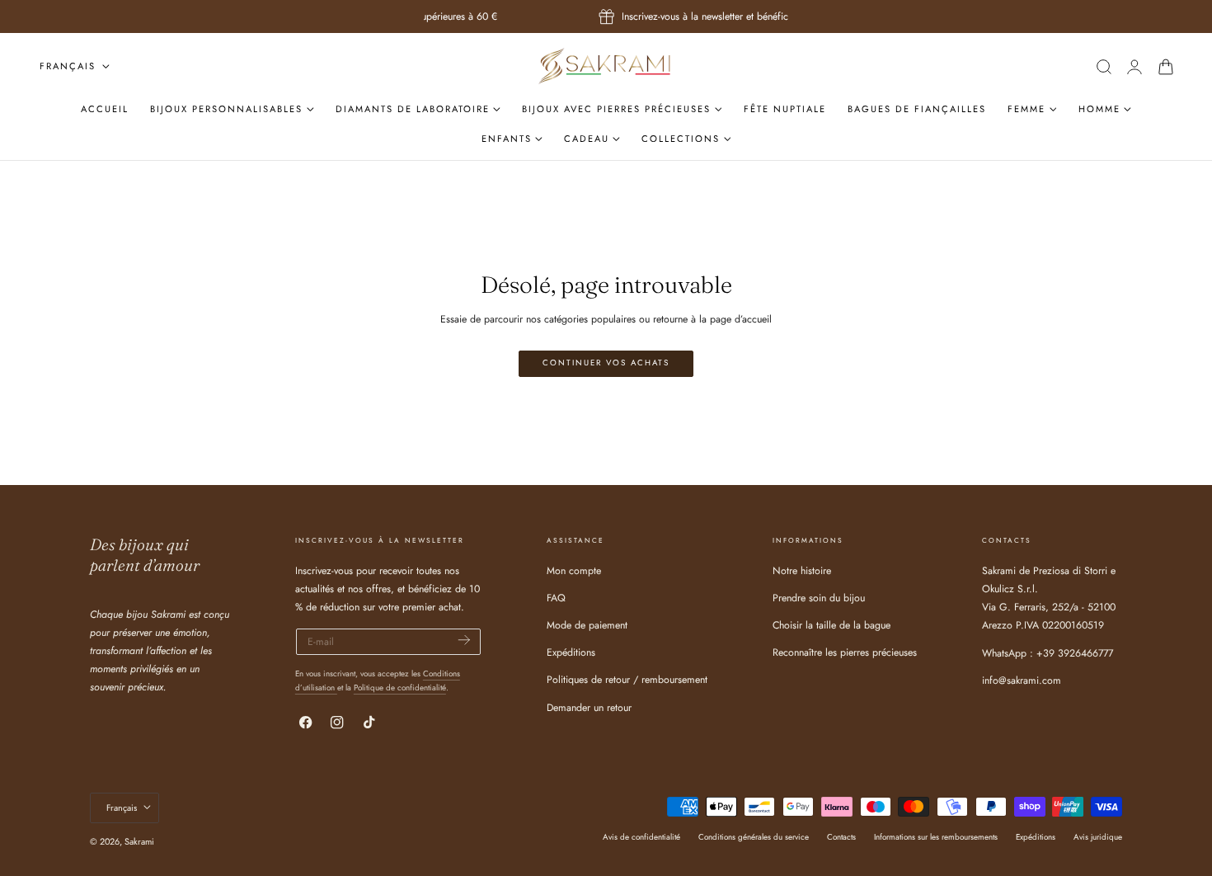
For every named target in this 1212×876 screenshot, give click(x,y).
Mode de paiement (587, 625)
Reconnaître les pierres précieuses (845, 652)
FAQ (556, 598)
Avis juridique (1097, 837)
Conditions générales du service (753, 837)
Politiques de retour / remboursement (627, 679)
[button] (1103, 66)
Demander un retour (589, 707)
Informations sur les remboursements (936, 837)
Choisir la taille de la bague (831, 625)
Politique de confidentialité (400, 687)
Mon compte (574, 570)
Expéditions (571, 652)
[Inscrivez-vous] (464, 640)
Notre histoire (802, 570)
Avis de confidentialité (641, 837)
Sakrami (139, 841)
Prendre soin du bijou (819, 598)
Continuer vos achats (606, 363)
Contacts (841, 837)
